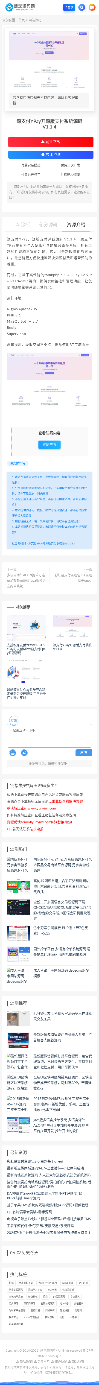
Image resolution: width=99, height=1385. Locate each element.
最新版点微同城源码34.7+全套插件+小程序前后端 (45, 1168)
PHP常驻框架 (16, 1324)
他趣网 (78, 1310)
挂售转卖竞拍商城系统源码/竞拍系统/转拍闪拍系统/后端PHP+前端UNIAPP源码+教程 (49, 1184)
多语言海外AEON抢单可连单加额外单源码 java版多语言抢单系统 (26, 581)
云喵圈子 (78, 1304)
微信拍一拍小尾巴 (47, 1283)
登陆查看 (49, 444)
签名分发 (52, 1290)
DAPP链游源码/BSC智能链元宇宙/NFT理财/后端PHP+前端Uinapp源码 (44, 1196)
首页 (21, 20)
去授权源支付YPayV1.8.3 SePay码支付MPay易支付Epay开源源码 (26, 649)
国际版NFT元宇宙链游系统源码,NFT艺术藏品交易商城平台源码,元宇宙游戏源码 (62, 865)
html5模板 (67, 1283)
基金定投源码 (16, 1290)
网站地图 (77, 1361)
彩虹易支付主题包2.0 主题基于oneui (73, 578)
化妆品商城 (68, 1290)
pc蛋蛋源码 (59, 1297)
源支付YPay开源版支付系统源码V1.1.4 (52, 543)
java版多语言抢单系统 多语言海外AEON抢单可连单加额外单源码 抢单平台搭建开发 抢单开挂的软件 (61, 1125)
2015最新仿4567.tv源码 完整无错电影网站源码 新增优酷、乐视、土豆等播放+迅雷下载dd (61, 1104)
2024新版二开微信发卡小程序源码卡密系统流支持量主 (49, 1233)
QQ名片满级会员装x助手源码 (29, 1212)
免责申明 (43, 1361)
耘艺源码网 (19, 543)
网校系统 (50, 1310)
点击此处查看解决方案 (65, 801)
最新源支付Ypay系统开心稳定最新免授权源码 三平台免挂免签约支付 (26, 693)
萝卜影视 (83, 1283)
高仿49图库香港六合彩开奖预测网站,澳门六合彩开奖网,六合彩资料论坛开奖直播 (61, 886)
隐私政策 (25, 1361)
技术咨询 (53, 154)
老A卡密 (64, 1304)
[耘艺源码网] (20, 7)
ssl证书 (73, 1317)
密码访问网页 (48, 1304)
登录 (14, 720)
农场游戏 (49, 1317)
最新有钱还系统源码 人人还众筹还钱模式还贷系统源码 (49, 1175)
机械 (11, 1283)
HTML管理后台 (31, 1317)
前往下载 (53, 142)
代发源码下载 (26, 1283)
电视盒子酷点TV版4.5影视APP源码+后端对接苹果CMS (49, 1219)
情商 (45, 1297)
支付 (62, 1317)
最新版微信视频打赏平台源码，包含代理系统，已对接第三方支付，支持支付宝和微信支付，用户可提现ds (62, 1062)
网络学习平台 (35, 1290)
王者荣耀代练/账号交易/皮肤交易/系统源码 (40, 1226)
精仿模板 (33, 1297)
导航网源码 (29, 1304)
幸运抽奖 (75, 1297)
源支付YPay (18, 463)
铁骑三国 (13, 1317)
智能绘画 (64, 1310)
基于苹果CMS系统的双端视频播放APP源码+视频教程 (47, 1205)
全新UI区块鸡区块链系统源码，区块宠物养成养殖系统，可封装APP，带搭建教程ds (62, 1083)
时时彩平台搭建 (17, 1310)
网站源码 (35, 20)
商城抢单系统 (16, 1297)
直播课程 (35, 1310)
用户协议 (60, 1361)
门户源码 (13, 1304)
